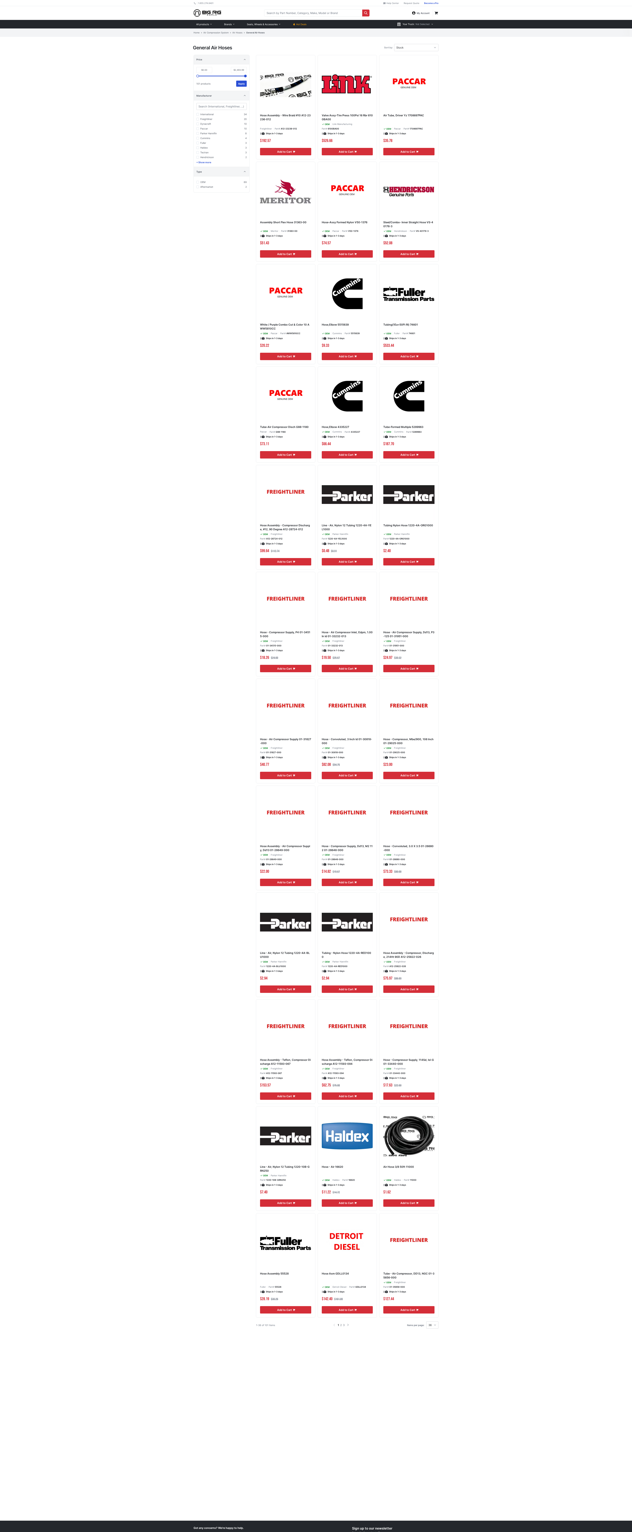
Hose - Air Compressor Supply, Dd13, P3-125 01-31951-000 (408, 634)
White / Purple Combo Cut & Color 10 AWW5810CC (284, 326)
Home (197, 32)
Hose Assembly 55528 (274, 1273)
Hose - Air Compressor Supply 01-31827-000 (285, 741)
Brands (228, 24)
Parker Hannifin (340, 534)
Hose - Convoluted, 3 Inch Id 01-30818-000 (347, 741)
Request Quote (411, 3)
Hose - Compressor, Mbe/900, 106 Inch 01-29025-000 (408, 741)
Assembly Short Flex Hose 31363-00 (283, 222)
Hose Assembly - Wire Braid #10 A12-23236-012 (285, 117)
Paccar (397, 128)
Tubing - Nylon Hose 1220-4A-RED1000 (346, 954)
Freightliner (266, 128)
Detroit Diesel (339, 1287)
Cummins (337, 333)
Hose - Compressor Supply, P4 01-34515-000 (285, 634)
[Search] (365, 13)
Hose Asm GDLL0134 (335, 1273)
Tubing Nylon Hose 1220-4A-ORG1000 (408, 525)
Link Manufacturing (342, 124)
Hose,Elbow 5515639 (335, 324)
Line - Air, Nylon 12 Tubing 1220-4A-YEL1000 (346, 527)
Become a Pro (431, 3)
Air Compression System (216, 32)
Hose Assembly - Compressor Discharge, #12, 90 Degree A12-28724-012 (285, 527)
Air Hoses (237, 32)
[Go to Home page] (207, 12)
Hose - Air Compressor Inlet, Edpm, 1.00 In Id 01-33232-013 (347, 634)
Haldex (336, 1180)
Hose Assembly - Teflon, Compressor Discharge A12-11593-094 (347, 1061)
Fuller (397, 333)
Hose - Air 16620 (332, 1166)
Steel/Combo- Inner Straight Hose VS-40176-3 (408, 224)
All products (202, 24)
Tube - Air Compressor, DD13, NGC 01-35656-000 (408, 1275)
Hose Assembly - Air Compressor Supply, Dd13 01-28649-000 (285, 848)
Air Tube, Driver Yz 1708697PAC (403, 115)
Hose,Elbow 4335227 (335, 427)
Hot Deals (301, 24)
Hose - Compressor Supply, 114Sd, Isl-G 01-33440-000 (408, 1061)
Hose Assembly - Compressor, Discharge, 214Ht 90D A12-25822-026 (408, 954)
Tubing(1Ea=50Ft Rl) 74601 (400, 324)
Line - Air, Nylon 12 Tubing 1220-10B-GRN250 (285, 1168)
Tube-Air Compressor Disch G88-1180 (284, 427)
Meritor (274, 231)
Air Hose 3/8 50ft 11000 (398, 1166)
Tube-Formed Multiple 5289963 (403, 427)
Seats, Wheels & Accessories (262, 24)
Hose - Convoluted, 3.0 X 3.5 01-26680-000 (408, 848)
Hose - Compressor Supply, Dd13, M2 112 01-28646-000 (347, 848)
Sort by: (388, 47)
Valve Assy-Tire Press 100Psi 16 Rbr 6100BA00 (347, 117)
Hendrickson (400, 231)
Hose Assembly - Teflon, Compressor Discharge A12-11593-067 (285, 1061)
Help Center (392, 3)
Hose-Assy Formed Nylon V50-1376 (344, 222)
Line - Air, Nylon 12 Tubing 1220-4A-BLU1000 (285, 954)
